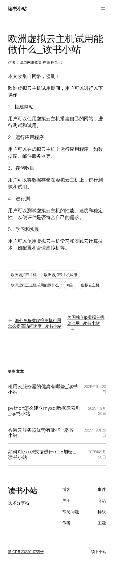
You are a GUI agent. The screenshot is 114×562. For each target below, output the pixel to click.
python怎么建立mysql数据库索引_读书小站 (44, 410)
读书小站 (17, 8)
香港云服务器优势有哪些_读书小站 (40, 432)
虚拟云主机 (90, 284)
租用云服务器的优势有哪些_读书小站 (43, 389)
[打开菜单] (103, 9)
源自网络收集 (31, 62)
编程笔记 (54, 62)
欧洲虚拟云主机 (24, 274)
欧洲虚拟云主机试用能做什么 (35, 284)
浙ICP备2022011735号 (25, 551)
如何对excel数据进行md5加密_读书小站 (42, 454)
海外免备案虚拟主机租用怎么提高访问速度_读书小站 (35, 323)
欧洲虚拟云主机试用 (60, 274)
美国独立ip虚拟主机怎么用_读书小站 (85, 320)
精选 (70, 284)
